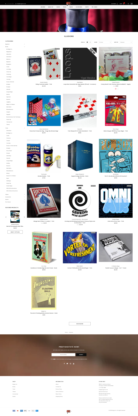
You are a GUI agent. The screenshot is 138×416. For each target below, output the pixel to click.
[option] (15, 222)
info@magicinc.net (21, 3)
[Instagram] (70, 363)
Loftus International (43, 129)
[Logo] (69, 4)
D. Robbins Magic (116, 266)
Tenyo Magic (116, 129)
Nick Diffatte (115, 174)
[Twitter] (67, 363)
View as (83, 42)
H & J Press (43, 266)
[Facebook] (64, 363)
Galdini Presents (44, 82)
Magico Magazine (80, 174)
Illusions (71, 332)
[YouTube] (73, 363)
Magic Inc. (43, 311)
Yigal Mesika (80, 82)
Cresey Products (115, 82)
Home (66, 332)
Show (95, 42)
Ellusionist (80, 129)
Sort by (116, 42)
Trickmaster (44, 174)
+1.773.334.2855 (10, 3)
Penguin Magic (115, 219)
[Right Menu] (132, 3)
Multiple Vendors (15, 224)
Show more (79, 324)
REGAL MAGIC (80, 266)
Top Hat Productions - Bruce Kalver (80, 219)
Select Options (15, 232)
